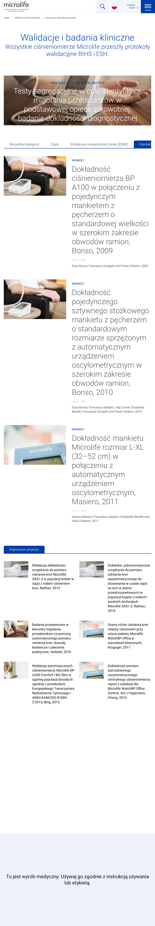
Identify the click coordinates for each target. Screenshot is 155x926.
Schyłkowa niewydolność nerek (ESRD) (99, 144)
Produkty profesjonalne (27, 18)
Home (6, 18)
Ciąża (54, 144)
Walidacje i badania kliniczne (61, 18)
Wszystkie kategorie (24, 144)
